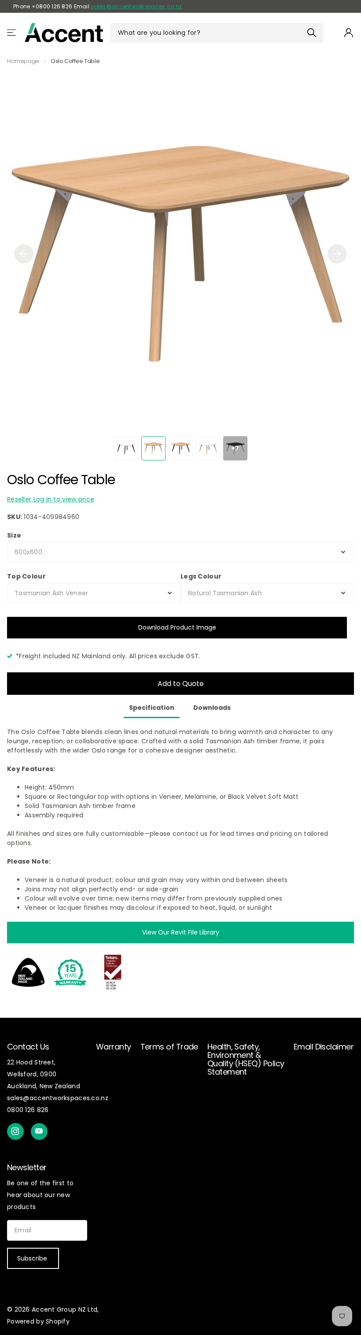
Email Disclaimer (324, 1046)
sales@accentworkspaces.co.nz (136, 6)
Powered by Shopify (38, 1321)
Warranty (113, 1046)
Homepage (23, 61)
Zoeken (311, 33)
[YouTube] (39, 1131)
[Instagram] (15, 1131)
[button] (24, 253)
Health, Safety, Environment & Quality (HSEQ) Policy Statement (245, 1059)
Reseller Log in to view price (50, 499)
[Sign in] (349, 33)
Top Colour (26, 576)
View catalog (12, 33)
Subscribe (33, 1258)
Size (14, 535)
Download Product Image (177, 627)
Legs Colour (200, 576)
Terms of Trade (169, 1046)
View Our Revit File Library (180, 932)
